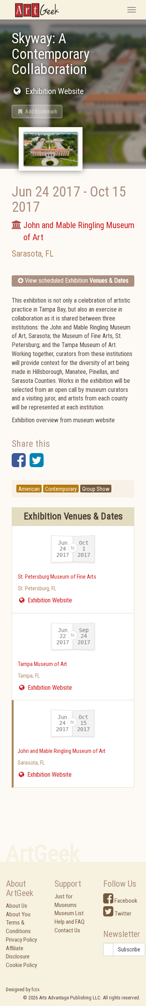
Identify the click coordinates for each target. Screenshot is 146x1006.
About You (18, 914)
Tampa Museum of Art (42, 664)
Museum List (69, 913)
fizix (36, 989)
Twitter (122, 913)
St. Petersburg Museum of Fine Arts (57, 577)
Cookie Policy (21, 965)
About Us (16, 905)
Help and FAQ (69, 921)
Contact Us (67, 930)
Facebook (125, 900)
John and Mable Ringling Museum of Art (62, 751)
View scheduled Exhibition (75, 280)
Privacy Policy (21, 939)
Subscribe (129, 949)
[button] (37, 111)
